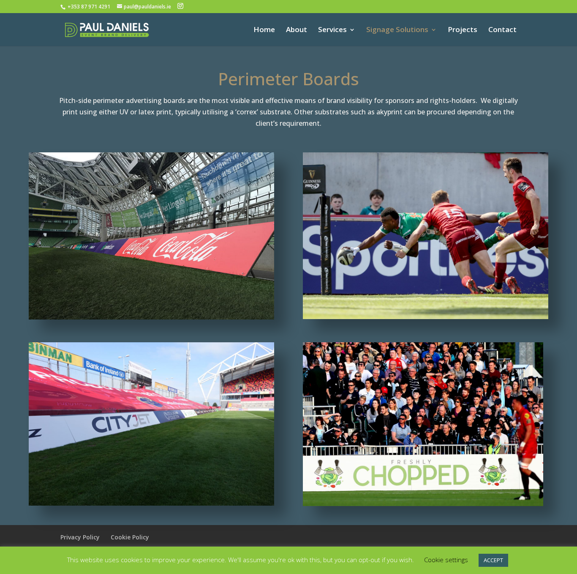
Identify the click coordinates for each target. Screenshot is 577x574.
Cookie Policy (130, 537)
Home (264, 30)
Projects (462, 30)
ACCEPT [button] (493, 560)
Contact (502, 30)
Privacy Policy (80, 537)
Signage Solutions (397, 30)
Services (332, 30)
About (296, 30)
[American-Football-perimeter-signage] (151, 317)
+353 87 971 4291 (90, 6)
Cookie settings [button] (446, 559)
